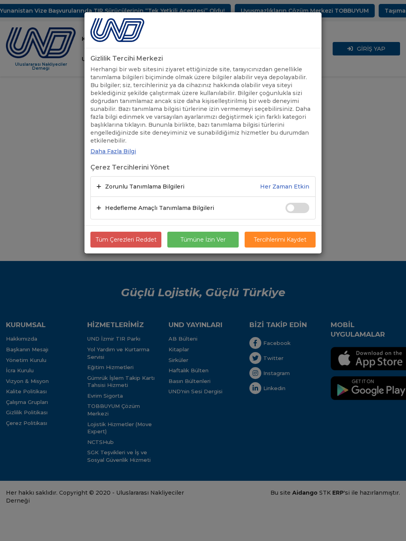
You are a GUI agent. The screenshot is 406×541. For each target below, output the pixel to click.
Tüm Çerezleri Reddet (126, 239)
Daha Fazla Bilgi (113, 151)
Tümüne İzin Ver (203, 239)
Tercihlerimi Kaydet (280, 239)
